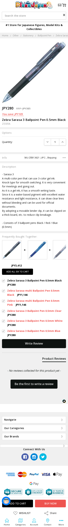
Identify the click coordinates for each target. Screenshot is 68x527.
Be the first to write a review (34, 384)
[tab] (54, 359)
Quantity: (7, 142)
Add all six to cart (17, 271)
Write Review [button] (34, 343)
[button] (64, 15)
